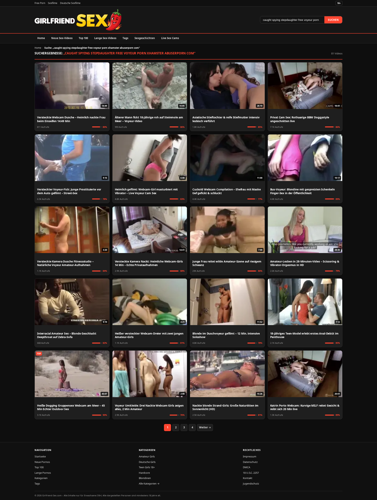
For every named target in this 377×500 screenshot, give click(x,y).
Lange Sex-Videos (105, 38)
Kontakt (247, 478)
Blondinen (145, 478)
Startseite (40, 456)
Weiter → (205, 427)
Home (41, 38)
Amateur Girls (147, 456)
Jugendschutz (251, 483)
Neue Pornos (42, 462)
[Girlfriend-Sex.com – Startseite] (78, 19)
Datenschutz (250, 462)
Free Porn (40, 3)
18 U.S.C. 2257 (251, 472)
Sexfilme (52, 3)
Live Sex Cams (170, 38)
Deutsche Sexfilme (70, 3)
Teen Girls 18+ (147, 467)
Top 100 (83, 38)
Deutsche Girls (147, 462)
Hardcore (144, 472)
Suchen (333, 20)
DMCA (246, 467)
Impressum (249, 456)
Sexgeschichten (145, 38)
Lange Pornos (43, 472)
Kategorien (41, 478)
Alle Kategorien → (149, 483)
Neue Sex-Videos (61, 38)
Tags (125, 38)
